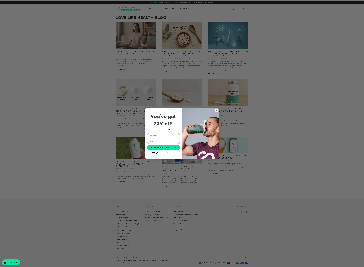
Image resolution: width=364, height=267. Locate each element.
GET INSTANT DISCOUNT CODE (163, 147)
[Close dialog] (216, 110)
